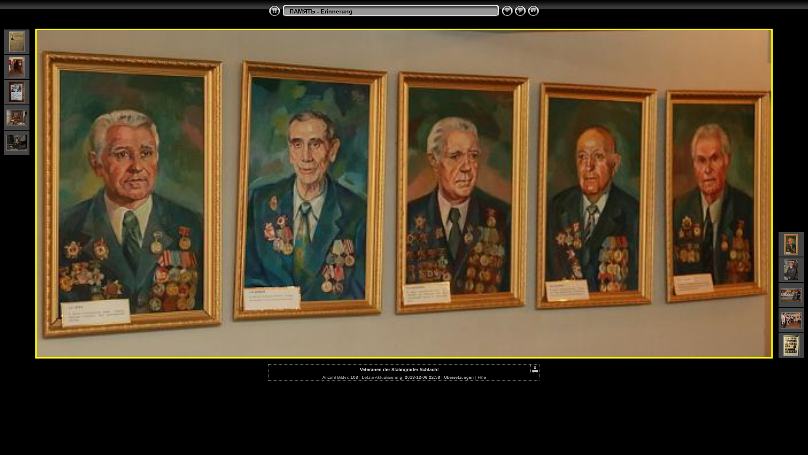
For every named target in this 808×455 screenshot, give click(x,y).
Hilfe (482, 377)
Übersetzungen (459, 377)
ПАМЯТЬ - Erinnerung (321, 11)
